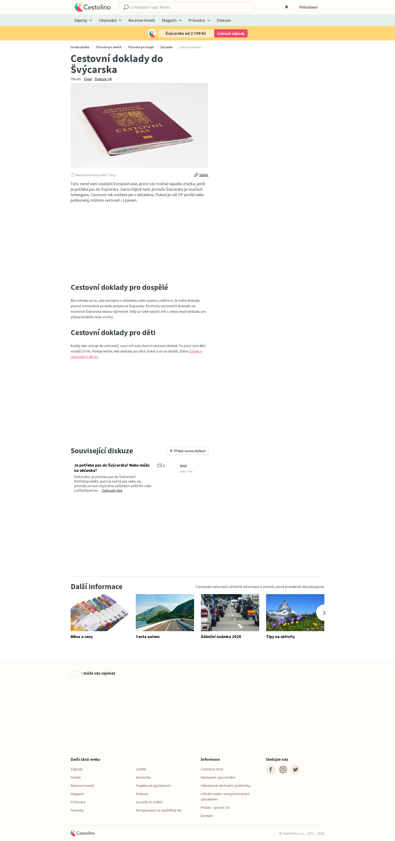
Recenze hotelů (141, 20)
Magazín (77, 793)
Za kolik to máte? (149, 802)
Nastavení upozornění (218, 777)
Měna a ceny (82, 636)
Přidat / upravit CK (215, 807)
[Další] (324, 612)
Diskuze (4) (103, 79)
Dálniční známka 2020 (221, 636)
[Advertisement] (139, 242)
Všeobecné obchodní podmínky (225, 785)
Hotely (76, 777)
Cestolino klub (212, 769)
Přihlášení (308, 7)
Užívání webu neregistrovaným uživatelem (225, 796)
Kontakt (207, 815)
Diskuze (224, 20)
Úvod (88, 79)
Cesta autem (148, 636)
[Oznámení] (286, 7)
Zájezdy (77, 769)
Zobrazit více (112, 490)
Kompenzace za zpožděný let (158, 810)
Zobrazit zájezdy (231, 33)
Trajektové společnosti (153, 785)
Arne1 (183, 465)
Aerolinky (143, 777)
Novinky (77, 810)
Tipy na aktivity (280, 636)
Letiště (141, 769)
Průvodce (78, 802)
